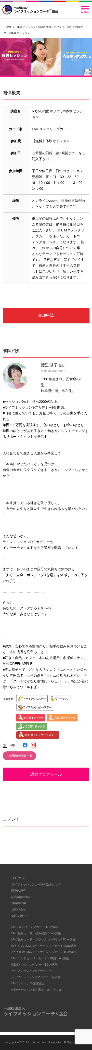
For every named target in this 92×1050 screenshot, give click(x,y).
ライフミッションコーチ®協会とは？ (36, 884)
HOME (8, 26)
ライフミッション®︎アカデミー (31, 971)
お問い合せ (18, 909)
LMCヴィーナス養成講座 (27, 983)
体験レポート (20, 916)
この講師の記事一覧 (19, 756)
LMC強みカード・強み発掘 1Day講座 (36, 933)
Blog (12, 745)
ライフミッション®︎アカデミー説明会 (36, 977)
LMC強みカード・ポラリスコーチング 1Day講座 (43, 939)
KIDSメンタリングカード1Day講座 (34, 964)
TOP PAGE (18, 878)
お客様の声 (18, 903)
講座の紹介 (18, 890)
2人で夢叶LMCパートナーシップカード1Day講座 (44, 952)
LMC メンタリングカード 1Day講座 (35, 927)
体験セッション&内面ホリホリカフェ (39, 26)
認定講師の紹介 (21, 897)
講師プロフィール (46, 774)
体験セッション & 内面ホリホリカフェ (36, 989)
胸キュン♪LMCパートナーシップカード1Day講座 (43, 946)
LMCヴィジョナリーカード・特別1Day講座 (40, 958)
